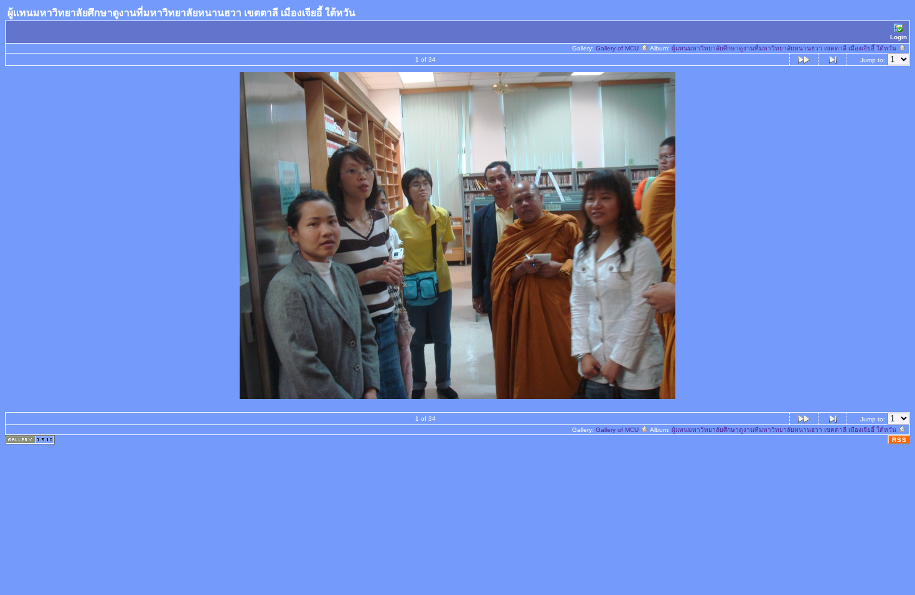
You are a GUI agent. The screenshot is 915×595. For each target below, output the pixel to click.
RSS (899, 439)
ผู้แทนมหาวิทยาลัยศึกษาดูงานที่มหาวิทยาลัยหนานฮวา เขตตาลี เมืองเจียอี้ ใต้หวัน (785, 48)
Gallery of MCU (618, 48)
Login (898, 37)
